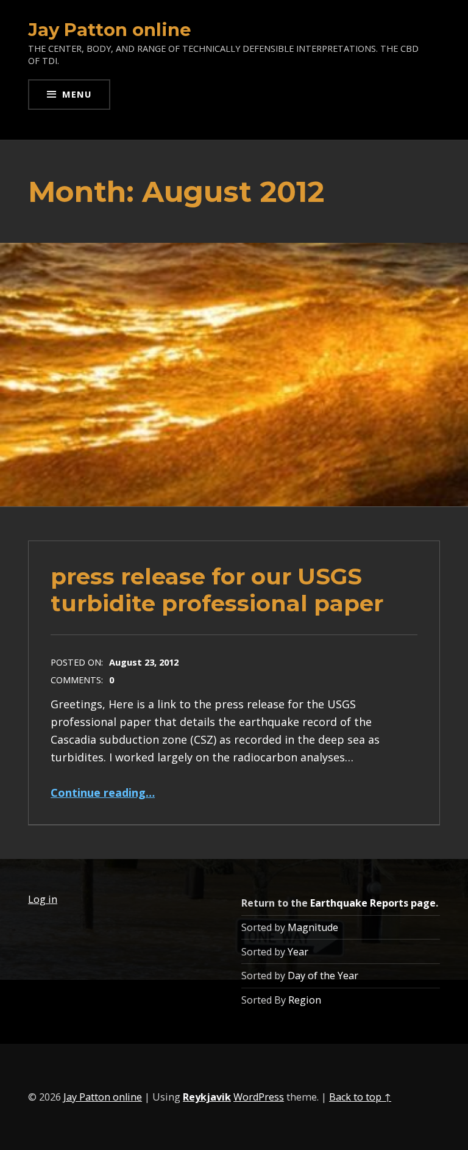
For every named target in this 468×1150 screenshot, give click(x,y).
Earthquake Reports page (373, 903)
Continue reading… (103, 792)
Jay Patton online (109, 29)
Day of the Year (323, 975)
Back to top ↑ (360, 1097)
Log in (42, 899)
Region (304, 1000)
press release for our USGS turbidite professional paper (217, 589)
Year (298, 951)
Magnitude (313, 927)
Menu (76, 94)
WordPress (258, 1097)
